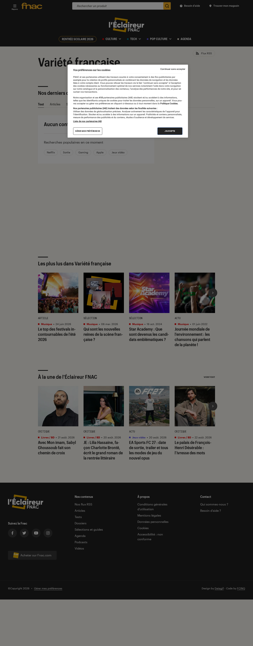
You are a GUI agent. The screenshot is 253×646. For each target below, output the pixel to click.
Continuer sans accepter (172, 69)
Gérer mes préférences (87, 131)
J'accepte (170, 131)
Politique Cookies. (169, 103)
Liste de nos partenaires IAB (87, 121)
